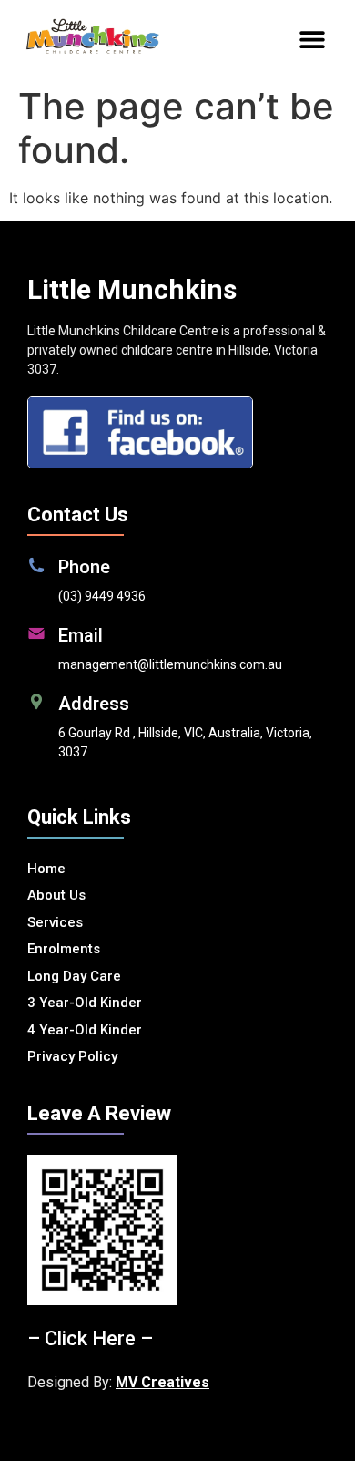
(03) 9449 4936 (102, 596)
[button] (311, 38)
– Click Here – (90, 1338)
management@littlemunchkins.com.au (170, 664)
